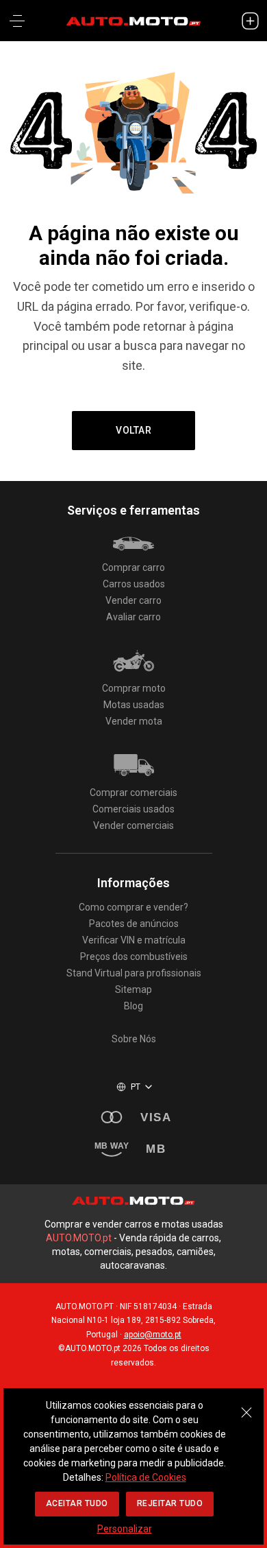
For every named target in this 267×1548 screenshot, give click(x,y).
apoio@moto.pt (152, 1334)
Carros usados (134, 583)
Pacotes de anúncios (134, 923)
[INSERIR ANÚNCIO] (250, 20)
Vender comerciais (133, 825)
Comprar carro (133, 567)
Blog (133, 1005)
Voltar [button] (133, 430)
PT (136, 1087)
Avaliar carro (133, 616)
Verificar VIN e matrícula (134, 940)
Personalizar (124, 1528)
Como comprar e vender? (133, 907)
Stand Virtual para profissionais (133, 973)
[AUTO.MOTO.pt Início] (133, 20)
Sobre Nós (134, 1038)
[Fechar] (246, 1405)
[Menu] (17, 20)
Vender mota (133, 721)
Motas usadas (133, 704)
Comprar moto (134, 688)
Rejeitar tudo (170, 1503)
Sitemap (133, 989)
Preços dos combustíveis (134, 956)
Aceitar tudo (77, 1503)
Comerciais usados (133, 809)
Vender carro (133, 600)
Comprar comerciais (133, 792)
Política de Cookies (145, 1477)
